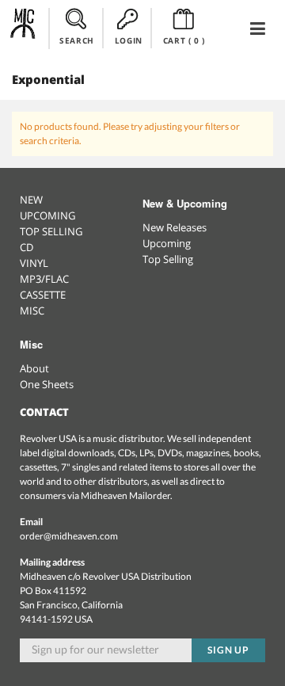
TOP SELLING (51, 231)
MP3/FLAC (44, 279)
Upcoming (166, 243)
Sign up (228, 650)
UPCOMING (47, 215)
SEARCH (76, 40)
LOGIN (128, 40)
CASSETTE (43, 295)
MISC (32, 310)
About (34, 368)
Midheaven (23, 28)
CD (26, 247)
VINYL (34, 263)
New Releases (174, 227)
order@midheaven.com (69, 536)
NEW (31, 199)
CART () (184, 40)
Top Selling (167, 259)
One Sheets (47, 384)
